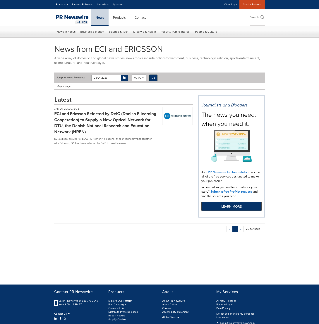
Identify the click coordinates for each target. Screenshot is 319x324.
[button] (124, 78)
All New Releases (226, 301)
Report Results (116, 316)
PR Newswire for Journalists (227, 172)
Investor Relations (82, 4)
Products (119, 17)
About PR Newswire (173, 301)
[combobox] (139, 78)
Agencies (117, 4)
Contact (140, 17)
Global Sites (169, 317)
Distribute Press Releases (123, 312)
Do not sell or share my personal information (235, 315)
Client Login (231, 4)
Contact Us (61, 314)
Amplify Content (117, 319)
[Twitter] (65, 318)
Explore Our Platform (120, 301)
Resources (62, 4)
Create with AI (116, 308)
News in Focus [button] (66, 32)
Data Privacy (223, 308)
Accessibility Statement (175, 312)
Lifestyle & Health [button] (144, 32)
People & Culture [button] (206, 32)
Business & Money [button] (92, 32)
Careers (166, 308)
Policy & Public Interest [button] (175, 32)
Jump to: (70, 78)
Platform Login (224, 304)
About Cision (169, 304)
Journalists (102, 4)
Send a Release (252, 4)
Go (153, 78)
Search (254, 17)
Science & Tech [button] (118, 32)
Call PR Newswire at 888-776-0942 (78, 301)
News (100, 17)
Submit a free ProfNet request (231, 191)
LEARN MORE (231, 206)
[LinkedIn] (56, 318)
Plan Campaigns (117, 304)
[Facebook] (60, 318)
